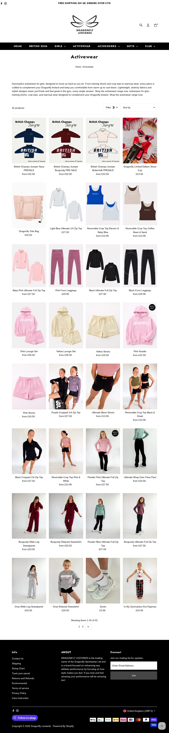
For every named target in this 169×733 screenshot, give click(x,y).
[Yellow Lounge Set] (66, 325)
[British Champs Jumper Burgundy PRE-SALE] (66, 140)
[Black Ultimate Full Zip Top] (103, 265)
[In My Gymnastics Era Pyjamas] (140, 581)
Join (134, 675)
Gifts (131, 46)
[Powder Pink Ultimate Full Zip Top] (103, 451)
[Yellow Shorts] (103, 325)
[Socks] (103, 581)
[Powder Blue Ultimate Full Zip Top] (103, 516)
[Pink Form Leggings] (66, 265)
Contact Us (17, 658)
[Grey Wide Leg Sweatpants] (29, 581)
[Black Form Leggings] (140, 265)
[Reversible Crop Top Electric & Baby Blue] (103, 203)
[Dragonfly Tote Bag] (29, 205)
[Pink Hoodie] (140, 325)
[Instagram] (5, 4)
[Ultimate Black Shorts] (103, 386)
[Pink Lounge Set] (29, 325)
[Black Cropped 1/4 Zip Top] (29, 451)
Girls (59, 46)
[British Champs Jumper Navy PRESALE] (29, 140)
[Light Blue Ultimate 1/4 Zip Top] (66, 203)
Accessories (107, 46)
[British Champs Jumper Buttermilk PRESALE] (103, 140)
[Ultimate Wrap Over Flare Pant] (140, 451)
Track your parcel (21, 673)
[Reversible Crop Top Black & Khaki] (140, 386)
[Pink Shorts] (29, 387)
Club (149, 46)
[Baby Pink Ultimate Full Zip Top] (29, 265)
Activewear (81, 46)
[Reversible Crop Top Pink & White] (66, 451)
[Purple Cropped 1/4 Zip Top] (66, 386)
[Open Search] (141, 25)
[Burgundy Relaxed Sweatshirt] (66, 516)
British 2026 (38, 46)
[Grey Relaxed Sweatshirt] (66, 581)
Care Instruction (20, 698)
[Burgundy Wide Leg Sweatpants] (29, 516)
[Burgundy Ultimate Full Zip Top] (140, 516)
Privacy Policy (19, 693)
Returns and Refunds (23, 678)
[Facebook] (1, 4)
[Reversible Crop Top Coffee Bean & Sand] (140, 203)
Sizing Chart (18, 668)
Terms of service (20, 688)
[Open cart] (155, 25)
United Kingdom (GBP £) (140, 711)
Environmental (19, 683)
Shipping (16, 663)
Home (18, 46)
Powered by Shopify (63, 726)
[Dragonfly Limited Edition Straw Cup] (140, 140)
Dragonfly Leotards (41, 726)
